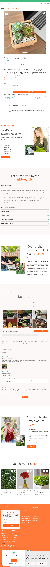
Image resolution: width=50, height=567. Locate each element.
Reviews (13, 541)
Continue (10, 525)
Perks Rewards (14, 535)
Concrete (15, 85)
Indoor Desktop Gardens (26, 514)
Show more (25, 396)
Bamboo (8, 85)
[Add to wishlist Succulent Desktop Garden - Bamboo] (44, 13)
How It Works (14, 533)
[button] (25, 185)
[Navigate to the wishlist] (42, 4)
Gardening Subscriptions (26, 520)
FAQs (34, 510)
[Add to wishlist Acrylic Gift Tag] (12, 471)
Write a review (44, 330)
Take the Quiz (31, 446)
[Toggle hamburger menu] (48, 4)
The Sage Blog (14, 537)
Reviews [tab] (6, 331)
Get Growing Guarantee (5, 537)
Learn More (6, 157)
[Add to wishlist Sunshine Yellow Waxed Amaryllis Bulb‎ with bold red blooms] (28, 471)
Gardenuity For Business (5, 541)
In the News (3, 539)
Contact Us (35, 520)
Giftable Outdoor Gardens (26, 512)
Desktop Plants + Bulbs (26, 516)
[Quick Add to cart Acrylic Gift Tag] (14, 471)
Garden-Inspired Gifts (26, 518)
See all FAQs (3, 228)
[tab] (23, 52)
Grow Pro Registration (37, 514)
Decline (41, 563)
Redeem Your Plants (36, 512)
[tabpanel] (25, 366)
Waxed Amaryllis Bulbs (26, 522)
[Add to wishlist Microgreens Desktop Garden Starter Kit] (44, 471)
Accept (29, 563)
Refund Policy (35, 518)
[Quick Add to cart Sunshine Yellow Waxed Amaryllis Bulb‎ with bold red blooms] (31, 471)
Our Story (3, 533)
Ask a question (37, 330)
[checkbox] (35, 335)
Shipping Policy (35, 516)
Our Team (3, 535)
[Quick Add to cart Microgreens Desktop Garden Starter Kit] (47, 471)
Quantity (5, 89)
